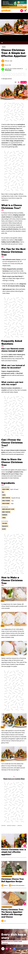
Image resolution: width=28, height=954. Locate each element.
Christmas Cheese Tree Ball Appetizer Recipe (12, 880)
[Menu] (21, 10)
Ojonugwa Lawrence (7, 78)
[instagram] (6, 948)
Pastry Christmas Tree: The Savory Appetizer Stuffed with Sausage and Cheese (12, 913)
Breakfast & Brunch (11, 825)
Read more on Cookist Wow (14, 779)
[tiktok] (2, 948)
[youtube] (10, 948)
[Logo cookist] (6, 10)
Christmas (19, 825)
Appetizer (3, 825)
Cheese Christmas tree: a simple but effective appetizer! (13, 852)
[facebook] (14, 948)
